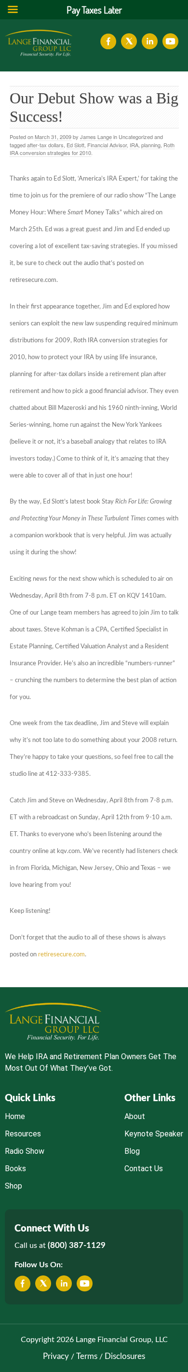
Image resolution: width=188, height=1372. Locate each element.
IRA (134, 145)
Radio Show (24, 1151)
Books (15, 1168)
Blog (132, 1151)
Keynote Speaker (153, 1133)
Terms (86, 1356)
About (134, 1116)
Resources (23, 1133)
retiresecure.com (61, 955)
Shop (13, 1185)
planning (151, 145)
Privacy (56, 1356)
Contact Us (143, 1168)
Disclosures (125, 1356)
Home (15, 1116)
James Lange (96, 136)
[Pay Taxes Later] (38, 43)
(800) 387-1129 (77, 1245)
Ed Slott (75, 145)
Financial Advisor (107, 145)
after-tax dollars (45, 145)
